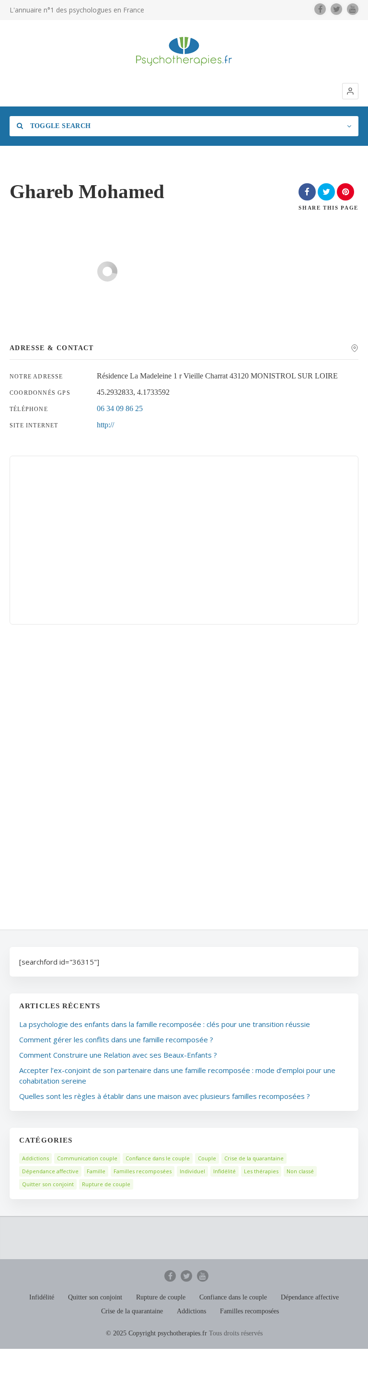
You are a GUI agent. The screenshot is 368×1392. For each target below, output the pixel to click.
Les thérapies (261, 1171)
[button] (350, 91)
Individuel (192, 1171)
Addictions (35, 1158)
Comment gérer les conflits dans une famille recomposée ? (116, 1039)
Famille (96, 1171)
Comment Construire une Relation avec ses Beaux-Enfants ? (118, 1055)
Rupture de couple (106, 1184)
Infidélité (224, 1171)
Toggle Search (59, 126)
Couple (207, 1158)
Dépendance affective (50, 1171)
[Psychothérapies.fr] (184, 51)
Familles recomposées (143, 1171)
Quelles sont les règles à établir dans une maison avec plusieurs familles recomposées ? (164, 1096)
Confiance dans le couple (158, 1158)
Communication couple (87, 1158)
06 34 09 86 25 (120, 408)
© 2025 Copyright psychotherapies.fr (156, 1333)
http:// (105, 425)
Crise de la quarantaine (254, 1158)
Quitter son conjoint (48, 1184)
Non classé (300, 1171)
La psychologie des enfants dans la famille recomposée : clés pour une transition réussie (164, 1024)
